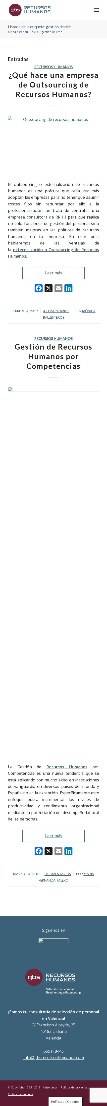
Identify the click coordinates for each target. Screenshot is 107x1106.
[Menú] (96, 10)
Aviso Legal (50, 1087)
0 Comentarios (58, 874)
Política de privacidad (75, 1087)
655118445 (54, 1051)
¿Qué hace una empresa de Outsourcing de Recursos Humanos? (53, 84)
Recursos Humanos (53, 67)
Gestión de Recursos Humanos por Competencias (53, 356)
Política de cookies (20, 1094)
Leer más (53, 273)
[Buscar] (85, 10)
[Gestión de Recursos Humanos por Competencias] (53, 572)
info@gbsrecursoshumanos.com (53, 1057)
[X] (49, 288)
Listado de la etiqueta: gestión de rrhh (39, 26)
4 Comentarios (56, 311)
